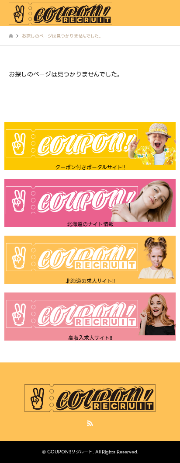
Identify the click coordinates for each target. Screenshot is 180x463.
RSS (90, 423)
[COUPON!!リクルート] (60, 13)
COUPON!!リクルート (70, 452)
